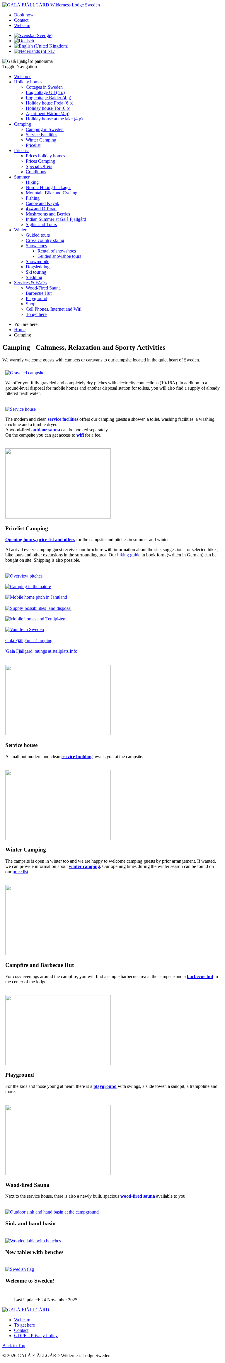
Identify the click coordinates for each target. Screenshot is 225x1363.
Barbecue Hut (39, 293)
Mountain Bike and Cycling (51, 192)
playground (105, 1086)
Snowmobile (37, 261)
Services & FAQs (30, 282)
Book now (24, 14)
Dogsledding (38, 266)
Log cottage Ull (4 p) (45, 92)
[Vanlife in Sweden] (24, 629)
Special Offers (39, 166)
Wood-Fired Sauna (43, 287)
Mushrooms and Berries (48, 213)
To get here (36, 314)
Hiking (32, 182)
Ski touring (36, 272)
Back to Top (13, 1345)
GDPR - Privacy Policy (36, 1335)
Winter (20, 229)
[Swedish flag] (19, 1269)
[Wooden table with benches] (33, 1240)
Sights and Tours (41, 224)
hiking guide (128, 554)
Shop (30, 303)
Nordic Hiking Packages (48, 187)
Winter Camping (41, 139)
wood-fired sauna (137, 1196)
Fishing (33, 198)
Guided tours (38, 235)
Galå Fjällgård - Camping (28, 640)
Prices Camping (40, 161)
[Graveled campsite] (24, 372)
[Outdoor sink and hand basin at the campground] (52, 1211)
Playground (36, 298)
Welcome (22, 76)
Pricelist (33, 145)
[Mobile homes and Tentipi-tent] (36, 618)
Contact (21, 20)
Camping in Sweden (45, 129)
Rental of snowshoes (57, 250)
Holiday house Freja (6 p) (49, 102)
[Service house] (20, 409)
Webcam (22, 25)
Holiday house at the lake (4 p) (54, 118)
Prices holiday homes (45, 155)
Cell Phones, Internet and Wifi (53, 309)
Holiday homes (28, 81)
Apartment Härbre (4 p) (47, 113)
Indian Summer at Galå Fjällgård (56, 219)
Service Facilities (41, 134)
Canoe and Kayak (42, 203)
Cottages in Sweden (44, 87)
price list (20, 871)
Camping (22, 124)
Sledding (34, 277)
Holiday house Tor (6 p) (48, 108)
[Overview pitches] (23, 575)
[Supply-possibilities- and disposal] (38, 608)
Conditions (36, 171)
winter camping (84, 866)
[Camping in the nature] (28, 586)
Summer (22, 176)
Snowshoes (36, 245)
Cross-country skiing (45, 240)
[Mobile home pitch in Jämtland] (36, 597)
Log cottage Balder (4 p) (48, 97)
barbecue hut (200, 976)
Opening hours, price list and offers (40, 539)
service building (77, 756)
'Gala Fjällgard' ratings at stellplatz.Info (41, 651)
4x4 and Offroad (41, 208)
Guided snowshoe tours (59, 256)
